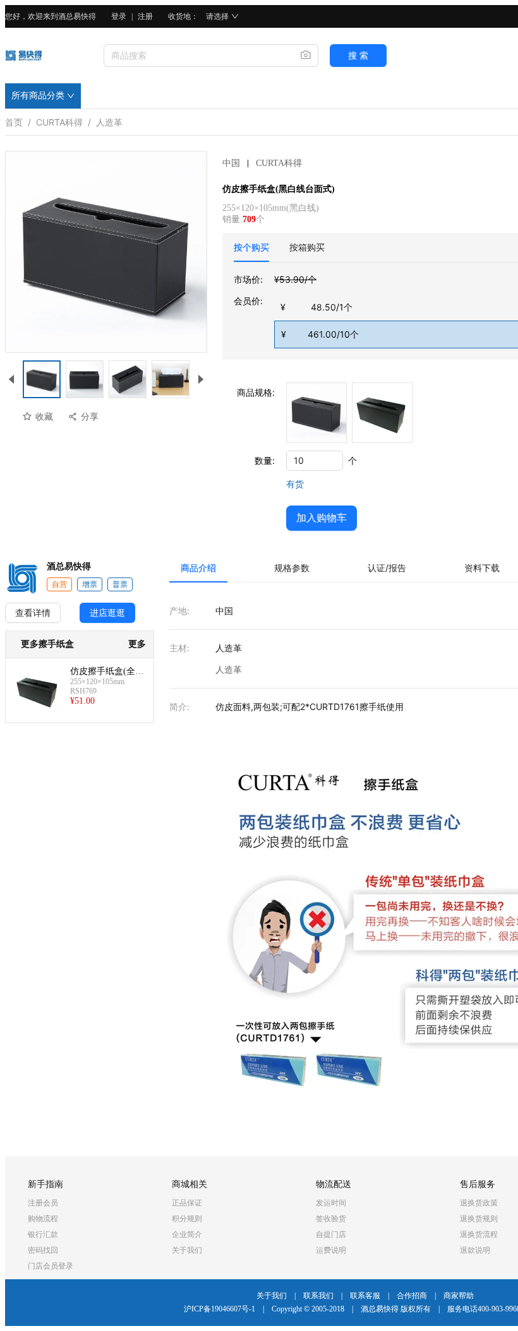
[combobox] (197, 55)
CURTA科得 (59, 120)
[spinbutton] (314, 460)
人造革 (109, 120)
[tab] (251, 247)
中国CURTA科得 (262, 163)
